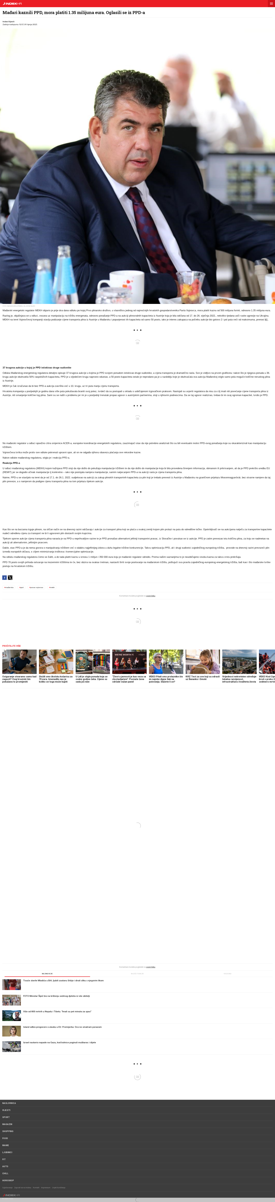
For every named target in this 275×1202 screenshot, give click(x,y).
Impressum (45, 1188)
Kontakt (36, 1188)
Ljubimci (7, 1152)
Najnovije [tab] (47, 974)
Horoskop (8, 1180)
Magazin (7, 1124)
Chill (5, 1173)
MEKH (52, 587)
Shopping (7, 1131)
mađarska (8, 587)
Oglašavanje (7, 1188)
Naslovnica (9, 1103)
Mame (5, 1145)
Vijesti (6, 1110)
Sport (6, 1117)
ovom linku (150, 596)
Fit (4, 1159)
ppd (21, 587)
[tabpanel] (137, 1016)
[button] (271, 3)
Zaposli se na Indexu (22, 1188)
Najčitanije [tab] (137, 974)
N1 (266, 319)
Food (5, 1138)
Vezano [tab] (227, 974)
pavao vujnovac (36, 587)
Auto (5, 1166)
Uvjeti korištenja (58, 1188)
